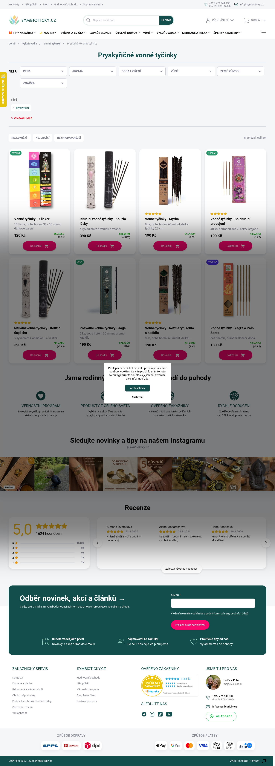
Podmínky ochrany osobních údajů (32, 701)
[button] (266, 543)
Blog (45, 4)
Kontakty (14, 4)
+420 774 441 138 (223, 697)
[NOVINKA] (235, 292)
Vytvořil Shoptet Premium (244, 760)
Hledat (166, 20)
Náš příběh (31, 4)
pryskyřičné (23, 107)
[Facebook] (144, 713)
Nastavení (137, 397)
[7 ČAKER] (39, 183)
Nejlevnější (19, 137)
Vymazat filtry (23, 118)
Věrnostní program (88, 689)
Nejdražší (43, 137)
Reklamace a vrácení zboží (27, 689)
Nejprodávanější (69, 137)
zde (146, 378)
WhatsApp (224, 716)
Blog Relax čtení (86, 695)
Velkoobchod (20, 712)
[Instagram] (152, 713)
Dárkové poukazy (87, 701)
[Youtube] (168, 713)
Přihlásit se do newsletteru (190, 624)
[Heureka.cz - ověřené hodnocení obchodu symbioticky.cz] (169, 685)
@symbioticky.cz (137, 447)
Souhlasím (139, 388)
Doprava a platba (93, 4)
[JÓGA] (105, 292)
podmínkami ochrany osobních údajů (227, 613)
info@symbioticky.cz (224, 706)
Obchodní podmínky (24, 695)
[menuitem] (23, 32)
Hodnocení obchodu (65, 4)
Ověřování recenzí (22, 707)
